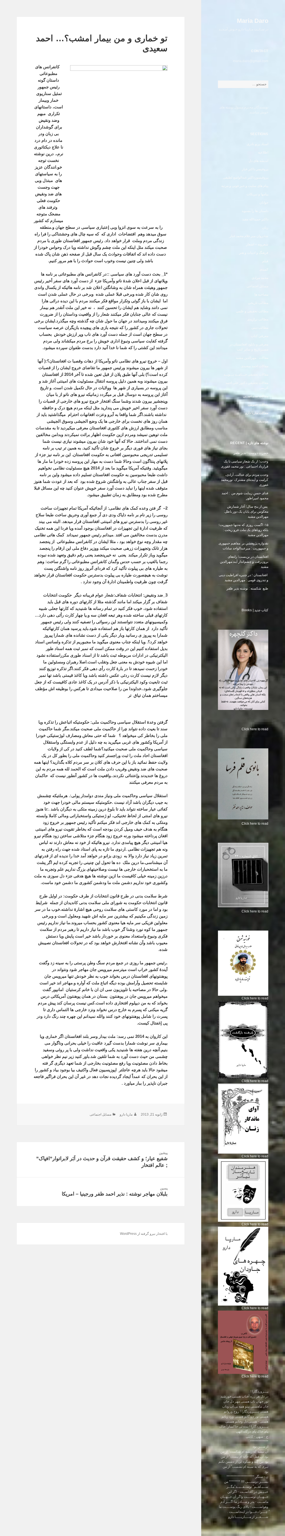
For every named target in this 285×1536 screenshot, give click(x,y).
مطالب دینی (259, 328)
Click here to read (255, 729)
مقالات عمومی (258, 404)
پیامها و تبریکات (257, 194)
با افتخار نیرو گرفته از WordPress (144, 1234)
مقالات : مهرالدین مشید (252, 358)
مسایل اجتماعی (257, 286)
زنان (265, 228)
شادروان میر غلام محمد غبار (249, 236)
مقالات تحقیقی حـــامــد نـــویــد (245, 374)
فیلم (265, 261)
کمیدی (263, 269)
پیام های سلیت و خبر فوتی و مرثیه (244, 186)
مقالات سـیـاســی (255, 396)
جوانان (263, 203)
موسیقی (262, 421)
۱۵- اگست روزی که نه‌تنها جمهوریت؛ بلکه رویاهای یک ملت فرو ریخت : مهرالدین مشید (243, 530)
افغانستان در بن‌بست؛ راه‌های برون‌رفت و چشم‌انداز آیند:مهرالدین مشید (244, 562)
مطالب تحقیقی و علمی (252, 311)
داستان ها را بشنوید (255, 211)
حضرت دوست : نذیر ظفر (250, 453)
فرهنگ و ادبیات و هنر (253, 253)
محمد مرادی (260, 278)
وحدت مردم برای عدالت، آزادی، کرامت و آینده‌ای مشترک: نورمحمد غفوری (244, 480)
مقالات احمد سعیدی (254, 366)
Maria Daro (252, 20)
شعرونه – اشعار (257, 244)
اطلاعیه (263, 152)
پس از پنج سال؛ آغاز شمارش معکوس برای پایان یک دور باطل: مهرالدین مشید (246, 512)
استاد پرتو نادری (257, 144)
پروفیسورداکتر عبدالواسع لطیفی (245, 177)
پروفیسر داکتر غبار (255, 169)
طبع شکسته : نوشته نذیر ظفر (247, 588)
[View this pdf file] (239, 729)
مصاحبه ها (261, 294)
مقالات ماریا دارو (256, 413)
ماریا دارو (126, 1114)
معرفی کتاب (259, 336)
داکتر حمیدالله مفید (255, 219)
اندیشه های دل (258, 161)
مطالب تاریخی (258, 303)
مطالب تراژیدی (257, 319)
